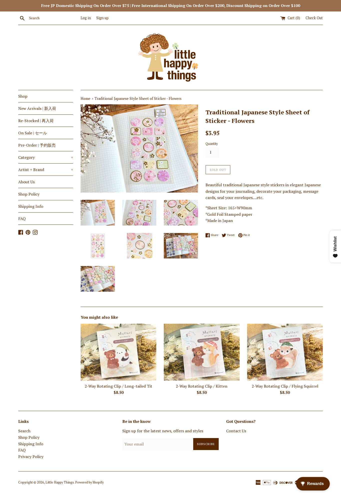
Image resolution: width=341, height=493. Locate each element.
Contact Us (236, 431)
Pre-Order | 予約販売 (37, 145)
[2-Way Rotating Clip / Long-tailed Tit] (118, 352)
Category (45, 157)
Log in (86, 17)
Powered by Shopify (89, 482)
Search (24, 431)
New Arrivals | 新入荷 (37, 108)
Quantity (211, 144)
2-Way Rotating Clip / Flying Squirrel (285, 386)
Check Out (314, 17)
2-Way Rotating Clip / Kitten (201, 386)
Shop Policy (28, 194)
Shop (22, 96)
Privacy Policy (30, 456)
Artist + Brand (45, 169)
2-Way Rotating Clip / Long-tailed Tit (118, 386)
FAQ (22, 218)
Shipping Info (30, 206)
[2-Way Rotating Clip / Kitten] (201, 352)
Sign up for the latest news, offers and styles (162, 431)
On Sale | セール (32, 133)
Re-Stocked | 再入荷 (36, 120)
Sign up (102, 17)
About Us (26, 182)
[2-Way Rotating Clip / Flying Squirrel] (285, 352)
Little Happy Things (59, 482)
